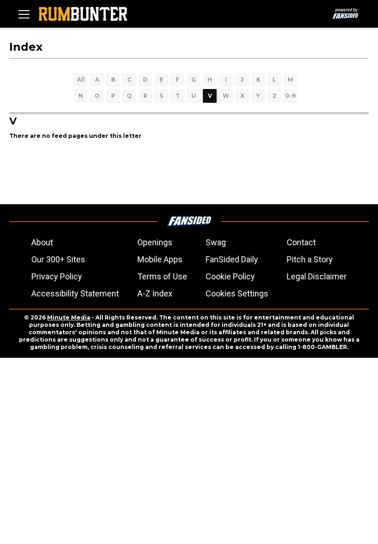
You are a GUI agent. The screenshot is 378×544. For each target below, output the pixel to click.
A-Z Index (154, 293)
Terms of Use (162, 276)
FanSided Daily (232, 259)
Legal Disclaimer (317, 276)
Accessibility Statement (75, 293)
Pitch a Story (310, 259)
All (81, 79)
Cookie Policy (230, 276)
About (42, 242)
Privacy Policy (56, 276)
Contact (301, 242)
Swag (216, 242)
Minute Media (68, 317)
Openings (154, 242)
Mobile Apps (160, 259)
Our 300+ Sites (58, 259)
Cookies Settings (237, 293)
